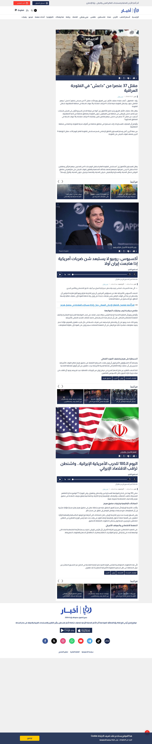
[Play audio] (60, 274)
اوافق (29, 738)
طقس (93, 17)
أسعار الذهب (125, 17)
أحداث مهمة (40, 17)
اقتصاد (75, 17)
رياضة (68, 17)
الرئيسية (135, 17)
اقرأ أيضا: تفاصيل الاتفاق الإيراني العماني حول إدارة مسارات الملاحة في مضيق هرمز (97, 305)
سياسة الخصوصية (105, 740)
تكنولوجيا (50, 17)
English (21, 10)
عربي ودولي (84, 17)
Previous (62, 181)
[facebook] (45, 641)
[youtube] (81, 641)
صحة (109, 17)
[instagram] (63, 641)
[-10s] (129, 274)
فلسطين (101, 17)
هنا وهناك (60, 17)
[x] (54, 641)
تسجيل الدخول (40, 3)
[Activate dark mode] (34, 10)
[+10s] (134, 274)
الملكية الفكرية (74, 652)
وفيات (24, 17)
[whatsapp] (72, 641)
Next (58, 181)
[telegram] (89, 641)
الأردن (115, 17)
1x (65, 274)
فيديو (31, 17)
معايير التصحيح (63, 652)
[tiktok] (98, 641)
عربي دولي (120, 96)
